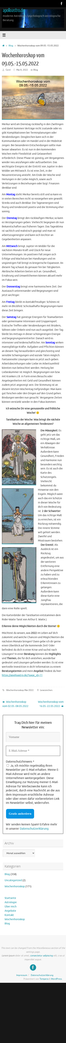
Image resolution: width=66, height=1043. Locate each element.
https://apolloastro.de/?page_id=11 (22, 675)
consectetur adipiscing (41, 955)
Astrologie (11, 902)
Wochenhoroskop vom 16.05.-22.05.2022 (51, 704)
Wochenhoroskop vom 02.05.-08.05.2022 (15, 704)
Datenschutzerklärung (34, 829)
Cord (8, 69)
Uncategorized (13, 880)
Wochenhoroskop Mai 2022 (20, 690)
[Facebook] (61, 3)
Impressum (21, 975)
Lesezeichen (46, 690)
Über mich (10, 906)
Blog (11, 45)
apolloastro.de (13, 10)
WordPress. (56, 978)
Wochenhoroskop (15, 886)
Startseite (10, 898)
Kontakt (9, 915)
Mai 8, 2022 (22, 69)
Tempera (44, 978)
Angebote (10, 910)
